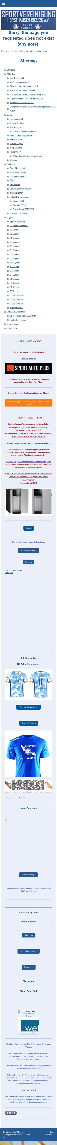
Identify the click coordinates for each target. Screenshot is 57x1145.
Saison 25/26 (18, 201)
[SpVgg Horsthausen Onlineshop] (28, 609)
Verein (9, 115)
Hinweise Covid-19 (28, 723)
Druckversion (10, 1132)
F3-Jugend (14, 291)
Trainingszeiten (16, 193)
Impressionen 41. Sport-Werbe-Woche (26, 98)
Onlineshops (12, 324)
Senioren (11, 164)
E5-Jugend (14, 279)
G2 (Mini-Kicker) (17, 299)
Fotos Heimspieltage (19, 197)
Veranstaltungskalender (20, 82)
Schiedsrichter (16, 139)
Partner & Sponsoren (16, 312)
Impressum (12, 328)
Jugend (10, 217)
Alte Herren (15, 184)
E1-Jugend (14, 262)
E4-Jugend (14, 275)
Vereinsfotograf (16, 143)
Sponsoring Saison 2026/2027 (23, 316)
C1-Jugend (14, 242)
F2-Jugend (14, 287)
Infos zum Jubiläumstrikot (28, 707)
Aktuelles (11, 74)
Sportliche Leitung (17, 221)
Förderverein (15, 152)
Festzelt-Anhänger (18, 320)
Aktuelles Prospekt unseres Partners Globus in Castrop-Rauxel (28, 403)
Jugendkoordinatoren (19, 225)
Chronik (13, 160)
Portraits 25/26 (19, 205)
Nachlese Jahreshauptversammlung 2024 (28, 94)
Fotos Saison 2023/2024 (23, 209)
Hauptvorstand (16, 119)
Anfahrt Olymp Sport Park (21, 135)
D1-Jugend (14, 250)
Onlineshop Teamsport (28, 551)
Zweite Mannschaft (18, 172)
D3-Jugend (14, 258)
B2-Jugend (14, 238)
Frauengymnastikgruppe (20, 189)
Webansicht (49, 1134)
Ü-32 (12, 180)
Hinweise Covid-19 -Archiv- (22, 102)
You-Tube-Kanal (17, 78)
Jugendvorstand (17, 123)
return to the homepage (37, 51)
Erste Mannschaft (17, 168)
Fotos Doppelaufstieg (19, 213)
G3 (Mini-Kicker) (17, 303)
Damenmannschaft (18, 176)
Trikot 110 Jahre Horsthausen (22, 90)
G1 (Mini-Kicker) (17, 295)
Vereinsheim (15, 127)
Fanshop (28, 562)
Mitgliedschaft (16, 148)
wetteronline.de (31, 1033)
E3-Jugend (14, 271)
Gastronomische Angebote (24, 131)
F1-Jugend (14, 283)
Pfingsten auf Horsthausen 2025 (24, 86)
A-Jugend (14, 230)
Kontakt (29, 528)
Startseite (11, 70)
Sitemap (20, 1132)
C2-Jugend (14, 246)
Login (52, 1132)
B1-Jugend (14, 234)
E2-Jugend (14, 266)
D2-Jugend (14, 254)
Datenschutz (28, 967)
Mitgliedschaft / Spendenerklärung (27, 156)
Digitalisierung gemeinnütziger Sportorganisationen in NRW (33, 109)
